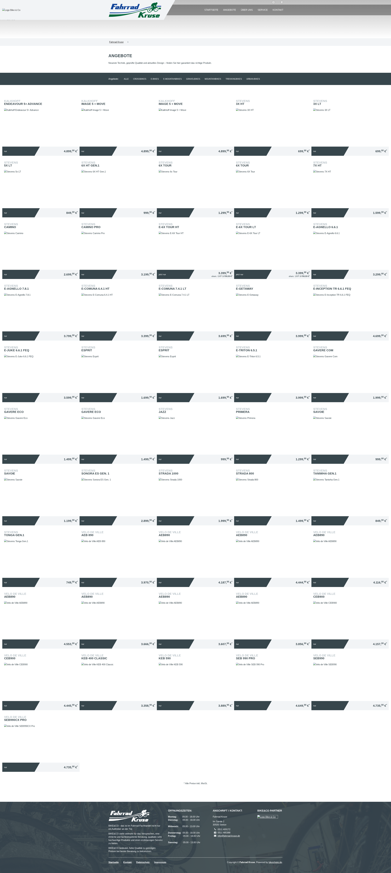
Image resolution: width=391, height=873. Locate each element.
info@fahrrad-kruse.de (229, 835)
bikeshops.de (275, 862)
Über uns (247, 10)
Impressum (160, 862)
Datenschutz (143, 862)
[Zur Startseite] (135, 10)
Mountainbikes (213, 79)
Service (263, 10)
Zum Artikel (42, 119)
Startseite (211, 10)
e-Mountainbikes (172, 79)
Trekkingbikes (234, 79)
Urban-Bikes (253, 79)
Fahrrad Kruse (116, 42)
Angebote (229, 10)
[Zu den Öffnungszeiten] (273, 2)
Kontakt (278, 10)
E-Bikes (155, 79)
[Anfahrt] (282, 2)
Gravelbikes (193, 79)
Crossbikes (139, 79)
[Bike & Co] (267, 817)
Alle (126, 79)
